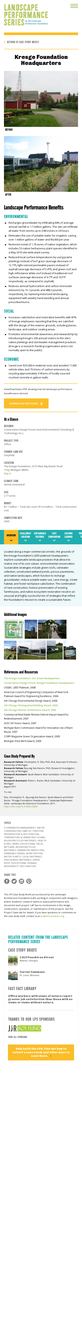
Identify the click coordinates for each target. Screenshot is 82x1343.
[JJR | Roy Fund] (41, 1028)
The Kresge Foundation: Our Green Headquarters (32, 678)
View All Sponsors (17, 1036)
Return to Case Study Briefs (23, 41)
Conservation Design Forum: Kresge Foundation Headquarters (39, 683)
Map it (7, 473)
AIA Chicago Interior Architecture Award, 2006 (30, 710)
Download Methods (24, 403)
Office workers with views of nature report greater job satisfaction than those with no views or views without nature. (40, 999)
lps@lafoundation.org (52, 916)
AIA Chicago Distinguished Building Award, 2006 (31, 705)
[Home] (24, 13)
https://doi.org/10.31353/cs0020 (20, 806)
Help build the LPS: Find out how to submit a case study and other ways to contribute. (41, 1052)
